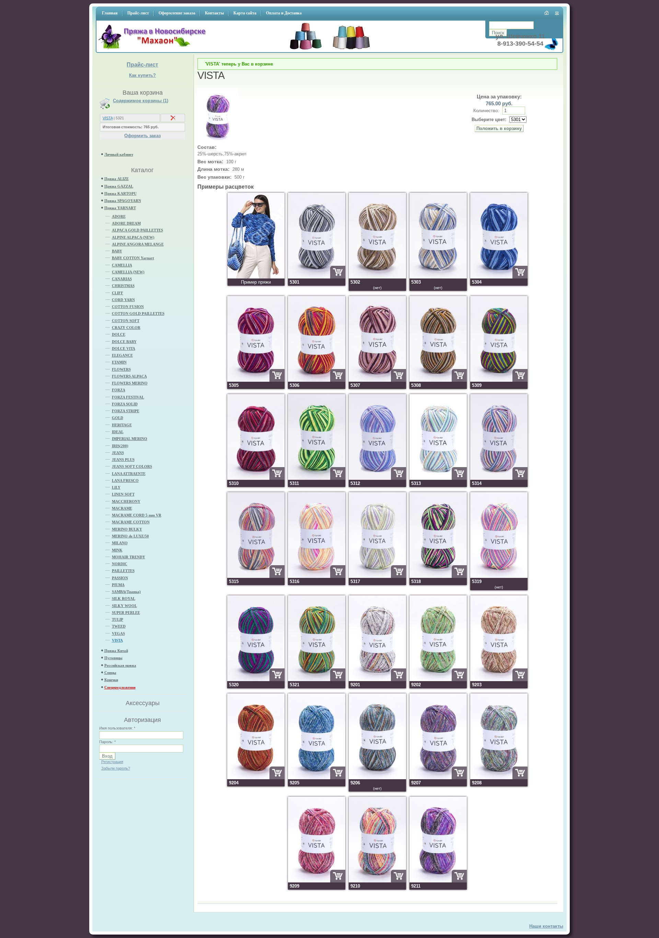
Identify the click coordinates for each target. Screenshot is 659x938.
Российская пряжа (120, 665)
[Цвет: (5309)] (499, 380)
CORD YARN (123, 300)
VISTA (108, 118)
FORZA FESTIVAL (128, 397)
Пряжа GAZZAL (118, 186)
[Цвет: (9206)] (377, 777)
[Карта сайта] (557, 13)
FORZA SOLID (125, 404)
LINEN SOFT (123, 494)
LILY (116, 487)
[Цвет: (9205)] (316, 777)
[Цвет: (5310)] (256, 478)
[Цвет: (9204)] (256, 777)
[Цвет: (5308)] (438, 380)
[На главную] (154, 49)
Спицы (110, 672)
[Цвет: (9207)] (438, 777)
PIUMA (118, 585)
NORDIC (119, 564)
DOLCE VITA (123, 348)
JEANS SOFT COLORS (132, 466)
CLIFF (117, 293)
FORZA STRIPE (125, 411)
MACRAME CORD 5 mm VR (136, 515)
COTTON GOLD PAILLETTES (138, 313)
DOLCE (118, 334)
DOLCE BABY (124, 342)
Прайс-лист (142, 65)
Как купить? (142, 75)
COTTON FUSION (128, 307)
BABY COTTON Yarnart (133, 258)
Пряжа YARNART (120, 208)
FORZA (118, 390)
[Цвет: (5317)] (377, 576)
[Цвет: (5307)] (377, 380)
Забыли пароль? (115, 768)
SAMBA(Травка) (126, 592)
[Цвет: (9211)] (438, 880)
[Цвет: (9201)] (377, 679)
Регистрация (112, 762)
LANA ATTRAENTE (129, 474)
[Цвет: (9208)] (499, 777)
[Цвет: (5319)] (499, 576)
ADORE (119, 216)
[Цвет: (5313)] (438, 478)
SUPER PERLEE (126, 612)
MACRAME (122, 508)
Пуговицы (113, 658)
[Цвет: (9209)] (316, 880)
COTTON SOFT (125, 321)
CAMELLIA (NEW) (128, 272)
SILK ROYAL (123, 598)
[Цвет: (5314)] (499, 478)
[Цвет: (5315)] (256, 576)
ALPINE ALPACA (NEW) (133, 237)
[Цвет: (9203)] (499, 679)
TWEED (119, 626)
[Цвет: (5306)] (316, 380)
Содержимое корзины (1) (140, 100)
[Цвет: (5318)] (438, 576)
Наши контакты (546, 926)
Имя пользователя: (117, 728)
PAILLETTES (123, 571)
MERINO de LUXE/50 (130, 536)
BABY (117, 251)
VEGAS (118, 633)
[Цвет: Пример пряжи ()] (256, 277)
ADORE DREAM (126, 223)
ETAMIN (119, 362)
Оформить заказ (142, 135)
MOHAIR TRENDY (128, 557)
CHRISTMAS (123, 286)
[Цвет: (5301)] (316, 277)
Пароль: (107, 742)
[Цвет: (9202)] (438, 679)
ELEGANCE (122, 355)
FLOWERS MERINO (130, 383)
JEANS (118, 453)
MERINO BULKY (127, 529)
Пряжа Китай (116, 651)
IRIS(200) (120, 446)
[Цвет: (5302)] (377, 277)
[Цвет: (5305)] (256, 380)
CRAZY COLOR (126, 327)
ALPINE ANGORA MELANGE (138, 244)
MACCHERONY (126, 501)
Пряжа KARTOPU (120, 193)
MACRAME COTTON (131, 522)
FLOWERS (121, 369)
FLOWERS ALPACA (129, 376)
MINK (117, 550)
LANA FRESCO (125, 480)
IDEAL (118, 432)
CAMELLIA (122, 265)
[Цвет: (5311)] (316, 478)
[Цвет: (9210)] (377, 880)
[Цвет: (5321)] (316, 679)
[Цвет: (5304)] (499, 277)
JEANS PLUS (123, 460)
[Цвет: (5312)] (377, 478)
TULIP (117, 619)
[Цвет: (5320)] (256, 679)
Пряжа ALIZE (116, 179)
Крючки (111, 680)
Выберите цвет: (489, 119)
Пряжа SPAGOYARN (122, 201)
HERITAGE (122, 425)
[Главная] (547, 13)
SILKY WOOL (124, 606)
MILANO (120, 543)
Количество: (486, 110)
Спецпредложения (120, 687)
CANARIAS (122, 279)
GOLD (117, 418)
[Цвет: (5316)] (316, 576)
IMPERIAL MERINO (129, 439)
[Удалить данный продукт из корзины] (173, 119)
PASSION (120, 578)
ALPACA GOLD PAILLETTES (137, 230)
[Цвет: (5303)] (438, 277)
